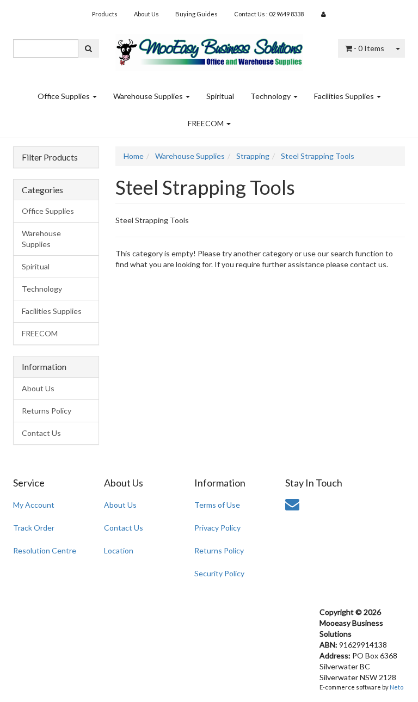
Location (118, 550)
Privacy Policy (217, 527)
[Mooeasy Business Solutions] (209, 48)
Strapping (252, 156)
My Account (33, 504)
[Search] (88, 48)
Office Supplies (64, 96)
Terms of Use (217, 504)
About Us (146, 13)
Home (134, 156)
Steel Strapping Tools (317, 156)
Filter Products (50, 157)
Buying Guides (196, 13)
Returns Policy (46, 410)
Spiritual (220, 96)
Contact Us (41, 433)
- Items (369, 48)
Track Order (33, 527)
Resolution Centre (44, 550)
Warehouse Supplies (149, 96)
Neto (396, 687)
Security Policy (219, 573)
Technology (271, 96)
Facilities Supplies (345, 96)
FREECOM (206, 123)
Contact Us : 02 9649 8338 (269, 13)
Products (105, 13)
